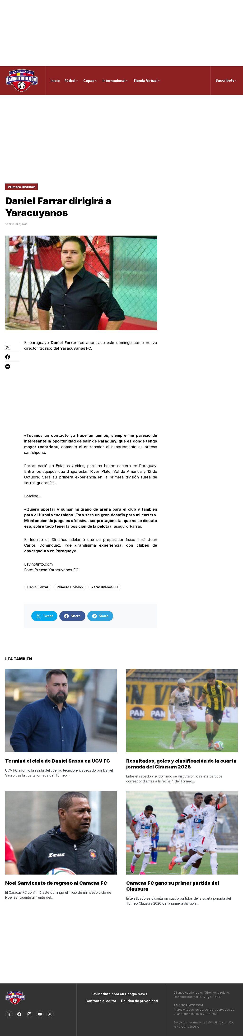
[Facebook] (19, 1014)
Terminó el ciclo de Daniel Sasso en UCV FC (57, 761)
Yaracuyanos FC (104, 587)
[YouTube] (40, 1014)
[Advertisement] (121, 33)
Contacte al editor (100, 1001)
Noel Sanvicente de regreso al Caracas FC (56, 883)
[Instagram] (29, 1014)
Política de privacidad (139, 1001)
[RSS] (50, 1014)
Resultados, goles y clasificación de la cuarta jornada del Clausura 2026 (181, 764)
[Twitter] (9, 1014)
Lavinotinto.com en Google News (119, 994)
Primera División (21, 187)
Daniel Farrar (37, 587)
